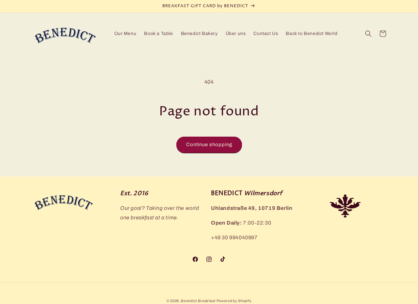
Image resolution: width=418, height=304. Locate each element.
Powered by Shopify (234, 301)
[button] (368, 33)
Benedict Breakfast (198, 301)
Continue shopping (209, 144)
